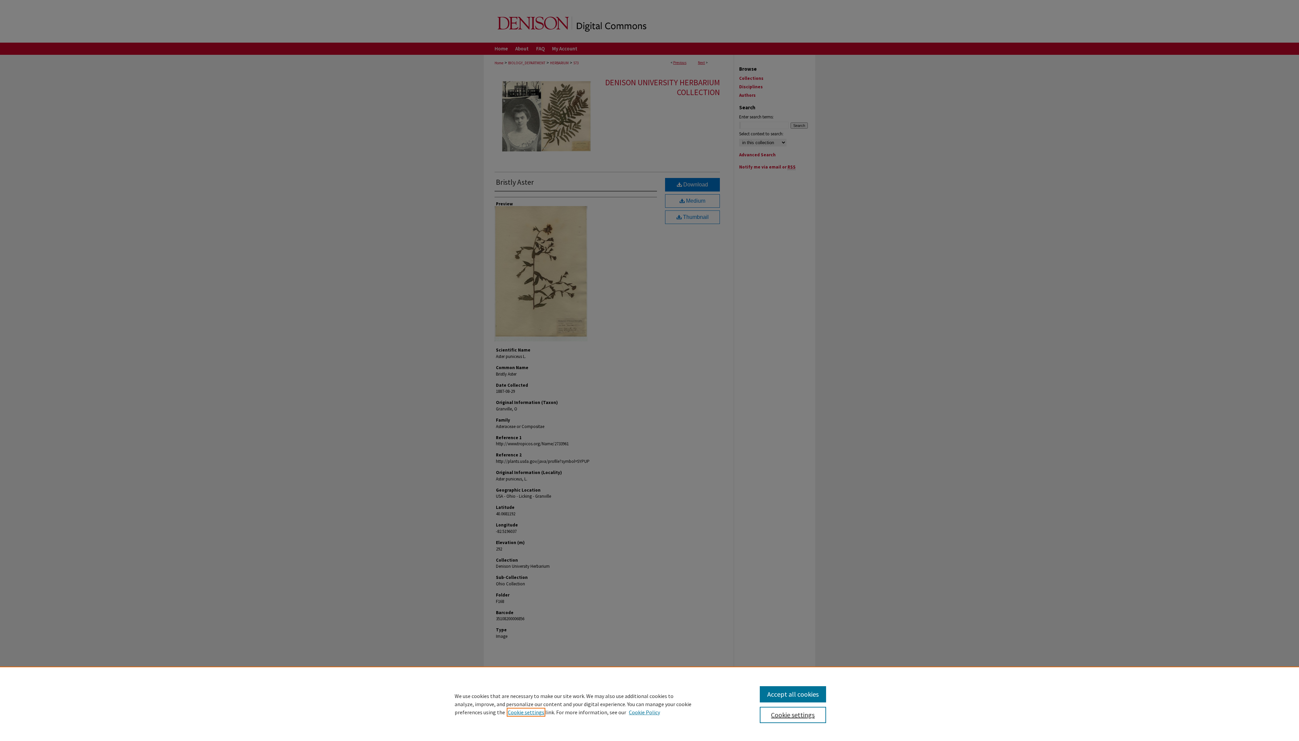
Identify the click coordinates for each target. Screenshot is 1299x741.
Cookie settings (526, 712)
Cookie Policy (644, 712)
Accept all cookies (793, 694)
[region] (649, 704)
